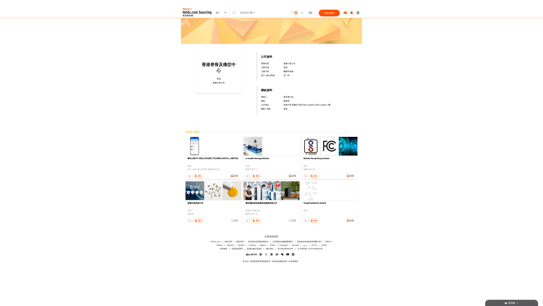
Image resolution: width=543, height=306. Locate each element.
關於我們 (228, 242)
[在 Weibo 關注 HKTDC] (277, 254)
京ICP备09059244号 (285, 249)
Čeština (219, 245)
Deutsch (230, 245)
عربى (305, 245)
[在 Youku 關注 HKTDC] (293, 254)
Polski (272, 245)
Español (241, 245)
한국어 (314, 245)
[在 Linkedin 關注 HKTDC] (271, 254)
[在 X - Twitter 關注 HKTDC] (266, 254)
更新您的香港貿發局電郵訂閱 (309, 242)
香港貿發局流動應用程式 (258, 242)
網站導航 (269, 249)
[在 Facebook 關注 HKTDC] (260, 254)
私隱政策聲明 (237, 249)
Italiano (263, 245)
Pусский (295, 245)
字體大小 (328, 242)
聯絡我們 (240, 242)
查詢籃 (511, 303)
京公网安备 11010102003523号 (310, 249)
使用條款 (223, 249)
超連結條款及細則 (254, 249)
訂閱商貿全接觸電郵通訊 (282, 242)
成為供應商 (329, 13)
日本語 (324, 245)
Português (283, 245)
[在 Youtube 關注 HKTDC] (287, 254)
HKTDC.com (216, 242)
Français (252, 245)
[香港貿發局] (271, 236)
